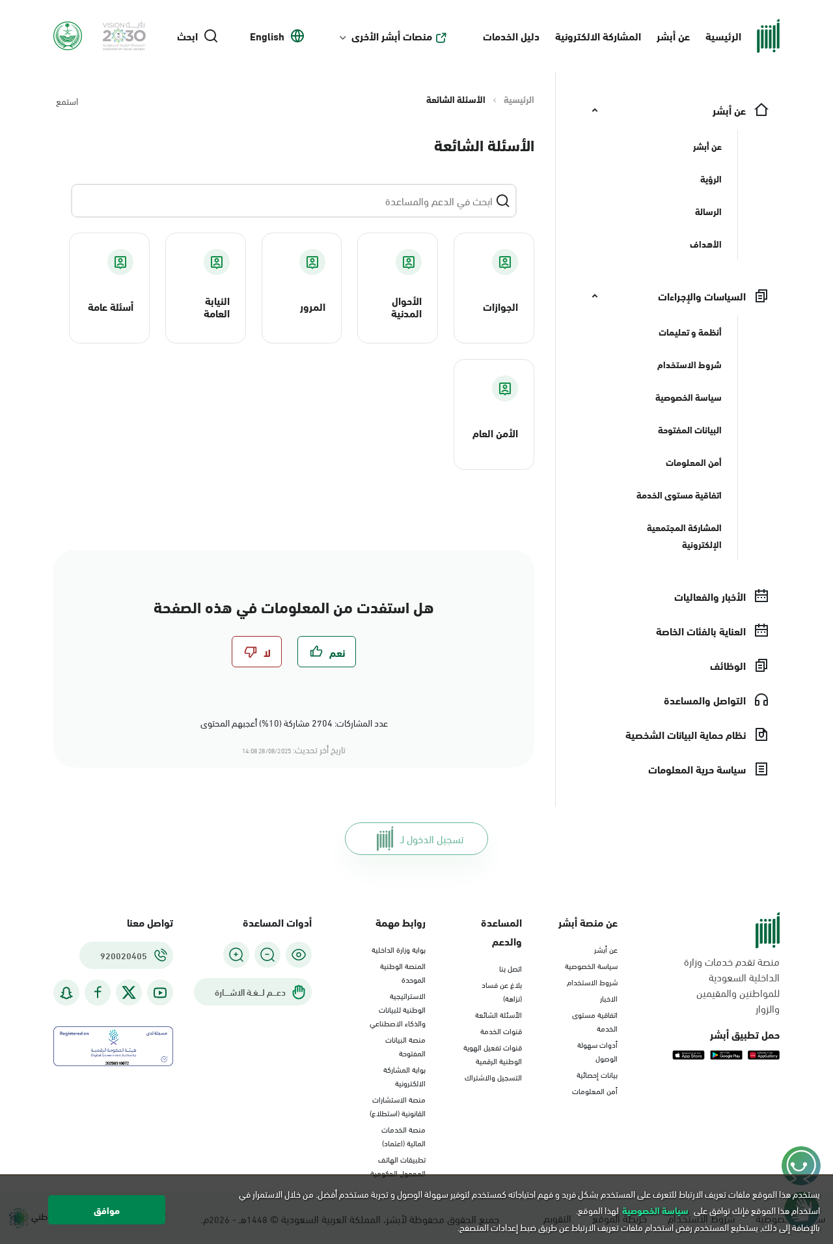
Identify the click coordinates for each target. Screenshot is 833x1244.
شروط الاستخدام (592, 981)
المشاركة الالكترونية (598, 35)
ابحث (187, 36)
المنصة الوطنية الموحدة (403, 972)
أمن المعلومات (595, 1090)
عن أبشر (673, 35)
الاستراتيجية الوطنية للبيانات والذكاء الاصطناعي (398, 1009)
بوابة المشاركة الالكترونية (404, 1076)
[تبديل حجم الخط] (267, 954)
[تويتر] (129, 992)
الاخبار (609, 998)
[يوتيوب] (160, 993)
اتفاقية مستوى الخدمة (595, 1021)
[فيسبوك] (97, 993)
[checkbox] (326, 651)
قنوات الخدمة (501, 1030)
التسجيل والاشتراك (493, 1076)
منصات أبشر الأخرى (392, 36)
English (267, 36)
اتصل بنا (510, 968)
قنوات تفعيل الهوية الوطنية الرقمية (492, 1053)
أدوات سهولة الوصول (597, 1051)
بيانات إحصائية (597, 1074)
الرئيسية (723, 35)
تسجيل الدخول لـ (431, 838)
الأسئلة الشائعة (498, 1014)
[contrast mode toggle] (299, 954)
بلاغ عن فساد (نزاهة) (502, 991)
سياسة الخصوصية (591, 965)
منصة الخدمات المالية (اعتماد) (403, 1135)
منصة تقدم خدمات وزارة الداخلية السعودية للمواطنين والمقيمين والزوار (732, 984)
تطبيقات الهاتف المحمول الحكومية (398, 1165)
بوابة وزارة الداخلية (399, 949)
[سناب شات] (66, 993)
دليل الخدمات (511, 35)
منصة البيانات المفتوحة (405, 1046)
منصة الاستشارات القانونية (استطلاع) (398, 1106)
